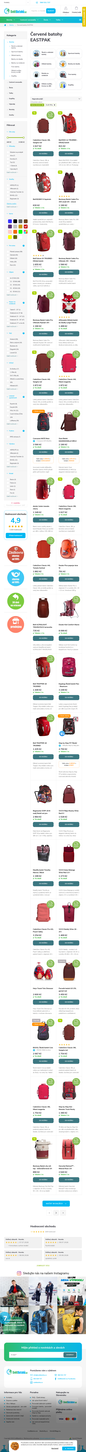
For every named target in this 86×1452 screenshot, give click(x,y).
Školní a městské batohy (16, 47)
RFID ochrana (15, 437)
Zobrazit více (43, 1265)
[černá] (15, 221)
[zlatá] (20, 227)
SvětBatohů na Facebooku (66, 1379)
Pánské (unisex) (16, 252)
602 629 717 (37, 1379)
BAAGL (13, 195)
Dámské (14, 255)
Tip (12, 162)
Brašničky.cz (44, 1431)
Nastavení (54, 1448)
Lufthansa (14, 421)
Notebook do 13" (16, 313)
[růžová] (10, 232)
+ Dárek (13, 166)
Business (13, 346)
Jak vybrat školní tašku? (39, 1400)
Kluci (12, 265)
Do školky (14, 369)
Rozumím (70, 1448)
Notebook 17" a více (17, 323)
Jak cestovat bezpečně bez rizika (40, 1422)
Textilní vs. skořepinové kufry (41, 1416)
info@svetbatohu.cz (40, 1375)
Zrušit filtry (17, 503)
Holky (13, 262)
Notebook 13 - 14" (17, 316)
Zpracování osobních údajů (15, 1416)
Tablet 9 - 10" (15, 310)
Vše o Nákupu (10, 1404)
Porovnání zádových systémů (41, 1403)
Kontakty (6, 2)
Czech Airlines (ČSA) (16, 415)
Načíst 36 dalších (54, 1203)
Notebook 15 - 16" (17, 320)
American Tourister (16, 192)
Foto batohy (15, 67)
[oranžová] (15, 232)
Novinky (11, 110)
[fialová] (10, 227)
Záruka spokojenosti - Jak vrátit (16, 1407)
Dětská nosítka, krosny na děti (16, 71)
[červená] (26, 227)
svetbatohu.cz (38, 1382)
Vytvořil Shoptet (77, 1438)
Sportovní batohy (17, 52)
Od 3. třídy (14, 376)
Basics (13, 479)
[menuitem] (11, 20)
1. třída (13, 372)
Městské (14, 386)
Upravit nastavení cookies (47, 1438)
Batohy (11, 42)
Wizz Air (14, 411)
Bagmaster (14, 199)
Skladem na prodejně (16, 152)
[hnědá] (26, 221)
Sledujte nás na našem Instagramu (46, 1273)
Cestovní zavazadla (15, 82)
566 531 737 (62, 1375)
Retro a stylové (16, 343)
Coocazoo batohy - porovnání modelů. (41, 1407)
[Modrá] (10, 221)
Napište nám (10, 1422)
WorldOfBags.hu (55, 1431)
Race (12, 490)
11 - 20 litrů (15, 281)
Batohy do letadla (17, 59)
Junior (12, 486)
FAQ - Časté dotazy (38, 1397)
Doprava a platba (11, 1401)
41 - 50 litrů (15, 292)
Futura (13, 483)
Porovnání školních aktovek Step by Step (41, 1412)
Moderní (14, 339)
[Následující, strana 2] (56, 1213)
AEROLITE (14, 185)
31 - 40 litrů (15, 288)
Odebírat (70, 1355)
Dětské (13, 258)
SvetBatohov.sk (32, 1431)
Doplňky (14, 76)
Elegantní (14, 349)
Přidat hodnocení (15, 535)
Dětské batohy (16, 55)
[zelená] (20, 232)
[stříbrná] (15, 227)
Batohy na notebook (18, 63)
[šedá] (20, 221)
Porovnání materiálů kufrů (40, 1419)
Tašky (11, 93)
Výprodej (12, 104)
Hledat (51, 11)
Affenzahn (14, 189)
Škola (11, 88)
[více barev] (26, 232)
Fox (12, 493)
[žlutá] (10, 237)
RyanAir (13, 404)
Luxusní (13, 353)
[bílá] (20, 237)
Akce (12, 156)
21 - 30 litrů (15, 285)
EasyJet (13, 407)
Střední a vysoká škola (17, 380)
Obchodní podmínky (12, 1413)
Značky (11, 115)
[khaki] (15, 237)
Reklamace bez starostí (13, 1410)
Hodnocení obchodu (43, 1226)
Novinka (13, 159)
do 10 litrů (14, 278)
